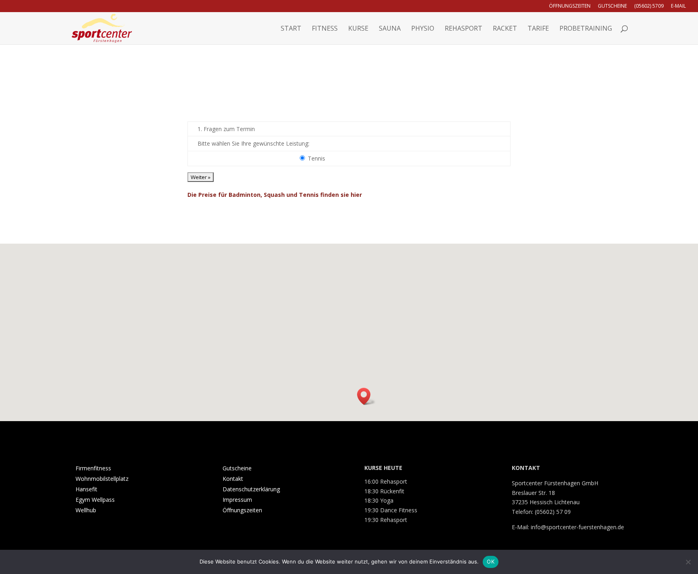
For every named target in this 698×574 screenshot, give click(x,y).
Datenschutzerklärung (251, 489)
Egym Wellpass (95, 499)
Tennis (316, 158)
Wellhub (86, 510)
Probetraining (585, 29)
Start (291, 29)
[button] (366, 396)
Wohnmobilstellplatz (102, 478)
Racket (505, 29)
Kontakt (233, 478)
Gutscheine (612, 6)
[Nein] (688, 562)
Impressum (237, 499)
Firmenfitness (93, 468)
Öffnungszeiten (570, 6)
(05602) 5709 (649, 6)
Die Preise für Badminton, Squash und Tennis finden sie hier (274, 194)
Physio (422, 29)
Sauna (390, 29)
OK (490, 561)
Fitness (325, 29)
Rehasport (463, 29)
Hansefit (86, 489)
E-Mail (678, 6)
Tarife (538, 29)
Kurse (358, 29)
